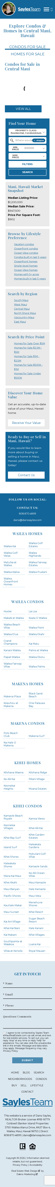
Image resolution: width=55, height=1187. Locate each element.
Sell (24, 1085)
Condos (41, 1079)
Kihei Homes (27, 762)
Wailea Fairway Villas (13, 665)
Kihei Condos (27, 805)
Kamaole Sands (38, 866)
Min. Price (15, 148)
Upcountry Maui (24, 317)
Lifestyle (36, 1085)
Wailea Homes (27, 533)
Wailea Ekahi (36, 634)
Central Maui (22, 308)
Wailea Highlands (35, 554)
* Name (8, 983)
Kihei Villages (36, 934)
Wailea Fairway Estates (38, 564)
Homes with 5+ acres (26, 274)
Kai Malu (34, 643)
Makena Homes (27, 683)
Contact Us (26, 475)
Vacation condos (24, 244)
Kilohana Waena (13, 772)
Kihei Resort (36, 912)
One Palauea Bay (37, 704)
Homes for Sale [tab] (27, 54)
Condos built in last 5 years (30, 257)
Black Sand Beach (35, 695)
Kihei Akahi (10, 882)
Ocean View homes (25, 270)
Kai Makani (10, 934)
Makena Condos (28, 723)
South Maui (21, 300)
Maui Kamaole (37, 882)
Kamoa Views (37, 818)
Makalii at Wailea (14, 618)
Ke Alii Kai (9, 779)
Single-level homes (25, 265)
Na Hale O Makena (10, 744)
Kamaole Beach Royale (13, 817)
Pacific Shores (12, 895)
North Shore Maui (25, 313)
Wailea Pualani (38, 572)
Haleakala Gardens (35, 846)
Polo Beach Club (11, 734)
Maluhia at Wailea (10, 564)
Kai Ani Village (12, 921)
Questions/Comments (17, 1016)
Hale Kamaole (37, 889)
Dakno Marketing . (27, 1174)
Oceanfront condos (26, 248)
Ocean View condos (26, 252)
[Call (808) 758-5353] (51, 9)
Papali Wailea (12, 657)
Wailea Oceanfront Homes (11, 581)
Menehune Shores (35, 904)
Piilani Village (37, 779)
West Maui (20, 304)
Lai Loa (33, 611)
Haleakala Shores (10, 865)
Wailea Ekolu (37, 657)
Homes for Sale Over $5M (29, 343)
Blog (26, 1072)
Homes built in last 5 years (30, 278)
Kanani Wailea (12, 650)
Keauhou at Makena (11, 704)
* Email (8, 994)
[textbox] (29, 140)
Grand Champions (10, 642)
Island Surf (10, 847)
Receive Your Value (26, 423)
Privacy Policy (10, 1051)
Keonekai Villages (9, 827)
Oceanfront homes (25, 261)
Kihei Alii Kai (36, 828)
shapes (40, 140)
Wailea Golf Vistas (11, 554)
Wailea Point (36, 627)
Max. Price (15, 156)
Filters (27, 164)
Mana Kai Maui (12, 876)
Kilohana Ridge (38, 772)
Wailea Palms (37, 666)
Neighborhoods (20, 1079)
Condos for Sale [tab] (27, 47)
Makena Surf (36, 736)
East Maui (20, 321)
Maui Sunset (11, 912)
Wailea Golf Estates (36, 545)
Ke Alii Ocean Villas (37, 874)
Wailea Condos (27, 601)
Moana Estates (37, 788)
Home (15, 1072)
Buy (14, 1085)
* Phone (8, 1005)
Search (27, 172)
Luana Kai (34, 944)
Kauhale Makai (13, 905)
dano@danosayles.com (27, 520)
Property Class (26, 130)
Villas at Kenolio (13, 950)
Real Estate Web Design (24, 1171)
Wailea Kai (10, 546)
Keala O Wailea (38, 618)
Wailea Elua (11, 634)
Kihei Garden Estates (36, 836)
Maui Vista (35, 895)
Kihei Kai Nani (12, 928)
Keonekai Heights (9, 787)
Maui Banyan (12, 889)
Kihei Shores (11, 856)
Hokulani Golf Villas (37, 855)
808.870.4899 (27, 513)
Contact (27, 1091)
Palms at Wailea (38, 650)
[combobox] (27, 132)
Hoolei (7, 611)
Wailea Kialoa (12, 572)
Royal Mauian (37, 950)
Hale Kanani (36, 928)
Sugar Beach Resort (37, 920)
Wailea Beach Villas (12, 626)
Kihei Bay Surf (12, 837)
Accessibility (35, 1165)
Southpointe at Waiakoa (13, 943)
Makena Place (12, 696)
